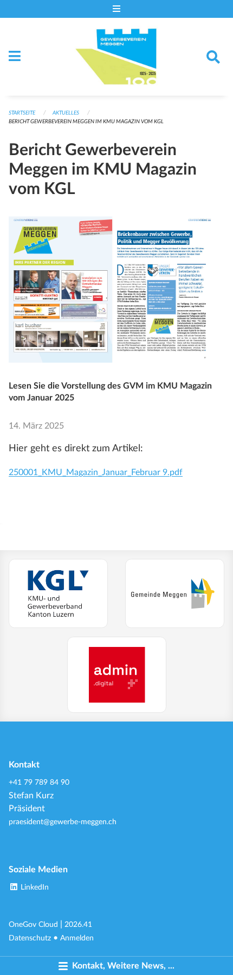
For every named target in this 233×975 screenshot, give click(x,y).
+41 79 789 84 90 (39, 782)
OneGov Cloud (33, 924)
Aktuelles (66, 113)
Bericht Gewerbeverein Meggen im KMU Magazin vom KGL (86, 121)
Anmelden (77, 938)
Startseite (22, 113)
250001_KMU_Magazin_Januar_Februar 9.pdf (96, 472)
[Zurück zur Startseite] (117, 57)
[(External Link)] (58, 593)
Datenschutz (30, 938)
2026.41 (78, 924)
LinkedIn (33, 887)
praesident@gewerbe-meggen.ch (62, 822)
